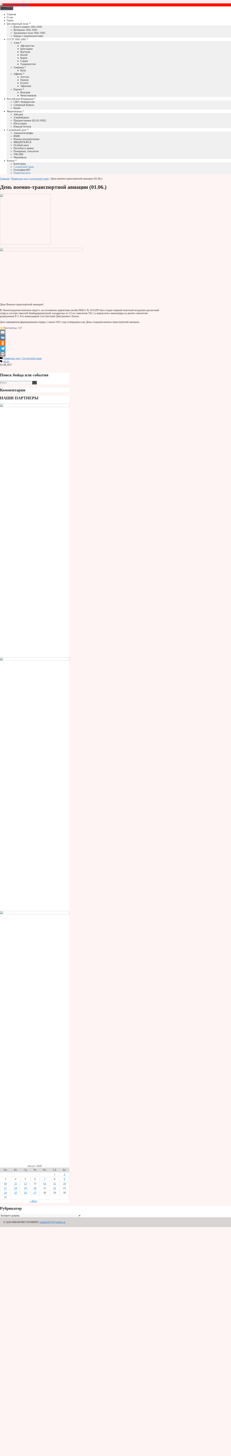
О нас (10, 17)
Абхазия (18, 114)
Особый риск (21, 145)
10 (5, 1183)
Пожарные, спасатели (26, 151)
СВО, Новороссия (24, 101)
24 (5, 1192)
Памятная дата (22, 172)
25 (15, 1192)
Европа (18, 89)
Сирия (24, 61)
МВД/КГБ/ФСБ (22, 142)
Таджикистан (28, 64)
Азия (16, 42)
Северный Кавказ (24, 104)
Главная (11, 14)
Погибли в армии (24, 148)
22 (54, 1188)
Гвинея (24, 79)
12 (25, 1183)
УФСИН (18, 154)
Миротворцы (14, 111)
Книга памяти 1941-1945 (28, 26)
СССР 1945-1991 (16, 39)
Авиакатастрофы (23, 133)
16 (64, 1183)
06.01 (6, 361)
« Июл (33, 1201)
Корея (23, 57)
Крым (17, 108)
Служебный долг (17, 129)
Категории (20, 163)
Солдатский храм (24, 166)
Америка (19, 67)
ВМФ (17, 136)
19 (25, 1188)
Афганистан (27, 45)
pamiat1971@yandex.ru (52, 1222)
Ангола (24, 76)
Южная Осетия (22, 126)
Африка (18, 73)
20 (35, 1188)
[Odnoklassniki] (81, 343)
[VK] (81, 337)
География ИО (22, 169)
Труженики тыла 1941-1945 (29, 32)
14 (44, 1183)
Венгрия (25, 92)
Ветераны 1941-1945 (25, 29)
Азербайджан (21, 117)
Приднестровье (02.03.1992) (30, 120)
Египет (24, 82)
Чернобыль (20, 157)
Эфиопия (25, 86)
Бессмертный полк (17, 23)
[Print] (81, 354)
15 (54, 1183)
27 (35, 1192)
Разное (11, 160)
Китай (24, 54)
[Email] (81, 332)
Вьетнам (25, 51)
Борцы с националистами (28, 35)
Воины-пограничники (26, 139)
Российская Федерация (20, 98)
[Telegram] (81, 348)
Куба (23, 70)
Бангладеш (26, 48)
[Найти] (34, 382)
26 (25, 1192)
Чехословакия (28, 95)
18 (15, 1188)
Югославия (20, 123)
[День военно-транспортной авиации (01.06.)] (25, 243)
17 (5, 1188)
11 (15, 1183)
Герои (10, 20)
